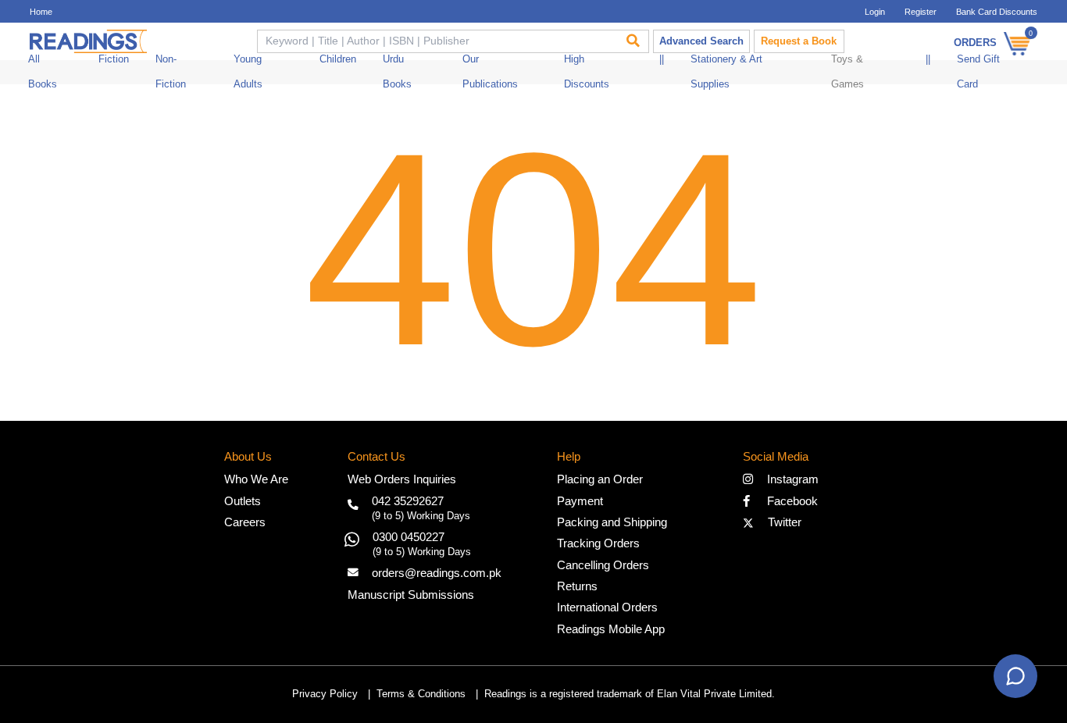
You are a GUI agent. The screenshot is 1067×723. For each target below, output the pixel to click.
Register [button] (921, 11)
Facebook (788, 501)
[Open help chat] (1015, 676)
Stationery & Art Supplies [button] (726, 72)
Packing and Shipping (612, 522)
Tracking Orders (598, 543)
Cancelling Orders (603, 565)
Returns (577, 586)
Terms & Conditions (421, 694)
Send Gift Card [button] (978, 72)
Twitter (781, 522)
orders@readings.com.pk (436, 572)
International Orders (607, 607)
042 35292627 (408, 501)
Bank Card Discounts (996, 11)
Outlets (242, 501)
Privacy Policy (325, 694)
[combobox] (436, 41)
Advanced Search (701, 41)
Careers (245, 522)
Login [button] (875, 11)
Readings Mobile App (611, 629)
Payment (580, 501)
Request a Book (799, 41)
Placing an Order (600, 479)
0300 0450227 (408, 536)
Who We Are (256, 479)
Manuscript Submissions (411, 594)
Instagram (790, 479)
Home (41, 11)
